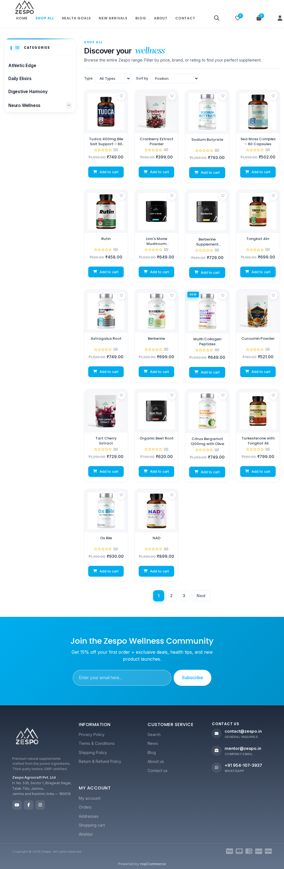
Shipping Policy (93, 752)
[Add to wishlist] (121, 96)
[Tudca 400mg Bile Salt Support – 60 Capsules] (106, 111)
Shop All (45, 18)
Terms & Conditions (97, 743)
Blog (140, 18)
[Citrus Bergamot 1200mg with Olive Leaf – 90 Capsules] (207, 411)
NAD (157, 538)
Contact (185, 18)
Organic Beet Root (157, 438)
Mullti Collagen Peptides (207, 341)
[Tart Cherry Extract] (106, 411)
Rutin (106, 238)
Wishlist (86, 834)
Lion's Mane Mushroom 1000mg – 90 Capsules (156, 241)
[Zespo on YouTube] (17, 805)
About (161, 18)
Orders (85, 807)
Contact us (158, 770)
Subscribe (192, 677)
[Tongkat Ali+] (258, 211)
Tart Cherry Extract (106, 441)
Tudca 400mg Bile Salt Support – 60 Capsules (106, 141)
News (153, 743)
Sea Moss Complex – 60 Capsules (258, 141)
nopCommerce (153, 864)
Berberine (156, 338)
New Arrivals (113, 18)
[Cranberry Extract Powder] (156, 111)
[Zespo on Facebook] (28, 805)
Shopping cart (92, 825)
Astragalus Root (106, 338)
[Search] (216, 18)
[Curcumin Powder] (258, 311)
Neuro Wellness (24, 105)
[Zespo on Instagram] (40, 805)
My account (89, 798)
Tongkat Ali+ (258, 238)
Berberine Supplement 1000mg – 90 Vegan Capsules (207, 242)
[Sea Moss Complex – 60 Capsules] (258, 111)
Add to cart (109, 172)
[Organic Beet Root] (156, 411)
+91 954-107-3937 (243, 765)
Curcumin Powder (258, 338)
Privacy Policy (92, 734)
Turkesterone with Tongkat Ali (258, 441)
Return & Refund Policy (100, 761)
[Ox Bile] (106, 510)
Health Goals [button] (76, 18)
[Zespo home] (27, 737)
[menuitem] (107, 734)
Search (154, 734)
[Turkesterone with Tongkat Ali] (258, 411)
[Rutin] (106, 211)
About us (156, 761)
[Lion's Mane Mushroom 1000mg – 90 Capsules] (156, 211)
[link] (106, 136)
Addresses (88, 816)
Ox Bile (106, 538)
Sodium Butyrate (207, 139)
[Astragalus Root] (106, 311)
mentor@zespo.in (243, 748)
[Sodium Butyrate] (207, 112)
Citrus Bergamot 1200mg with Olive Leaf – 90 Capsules (207, 441)
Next (201, 595)
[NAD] (156, 510)
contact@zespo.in (243, 731)
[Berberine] (156, 311)
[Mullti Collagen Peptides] (207, 311)
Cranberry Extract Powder (156, 141)
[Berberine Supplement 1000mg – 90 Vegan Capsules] (207, 212)
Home (22, 18)
